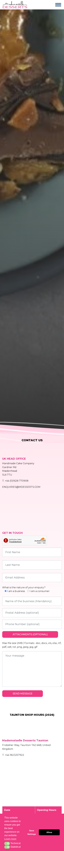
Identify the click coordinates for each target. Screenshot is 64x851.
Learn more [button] (10, 839)
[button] (7, 843)
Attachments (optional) (30, 634)
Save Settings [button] (31, 832)
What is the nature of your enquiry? (23, 587)
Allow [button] (49, 832)
